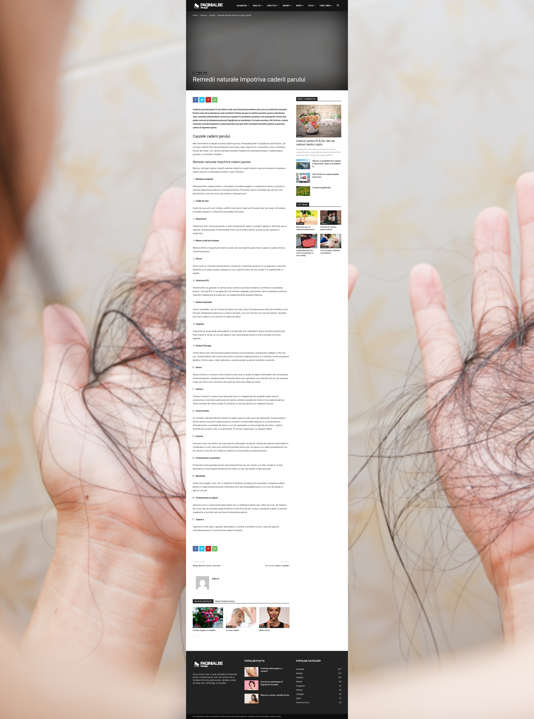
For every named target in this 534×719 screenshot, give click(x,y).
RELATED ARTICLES (203, 601)
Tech (310, 5)
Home (195, 15)
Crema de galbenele (321, 187)
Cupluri (299, 136)
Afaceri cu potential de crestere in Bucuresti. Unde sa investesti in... (326, 164)
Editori (215, 578)
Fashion (300, 247)
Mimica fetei (264, 630)
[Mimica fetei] (274, 617)
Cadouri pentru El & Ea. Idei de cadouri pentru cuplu (315, 142)
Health (257, 5)
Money (286, 5)
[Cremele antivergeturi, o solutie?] (251, 672)
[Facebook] (195, 100)
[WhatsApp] (214, 100)
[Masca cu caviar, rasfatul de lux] (251, 698)
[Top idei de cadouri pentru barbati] (330, 217)
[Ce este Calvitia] (241, 617)
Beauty (212, 15)
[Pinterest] (208, 100)
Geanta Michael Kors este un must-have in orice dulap (304, 252)
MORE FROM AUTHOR (224, 601)
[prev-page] (194, 636)
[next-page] (199, 636)
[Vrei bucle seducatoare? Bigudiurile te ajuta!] (251, 685)
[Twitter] (202, 100)
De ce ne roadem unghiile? (277, 565)
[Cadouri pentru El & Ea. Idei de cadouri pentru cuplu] (318, 121)
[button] (338, 5)
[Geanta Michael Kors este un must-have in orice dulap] (306, 241)
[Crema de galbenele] (303, 191)
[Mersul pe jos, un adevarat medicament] (306, 217)
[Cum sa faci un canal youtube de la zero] (303, 178)
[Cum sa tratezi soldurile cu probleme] (330, 241)
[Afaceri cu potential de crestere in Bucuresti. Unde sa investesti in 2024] (303, 164)
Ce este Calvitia (232, 630)
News (299, 5)
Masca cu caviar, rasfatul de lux (275, 695)
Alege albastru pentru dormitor (207, 565)
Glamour (242, 5)
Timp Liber (324, 5)
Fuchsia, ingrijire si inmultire (204, 630)
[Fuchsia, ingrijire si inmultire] (208, 617)
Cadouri (324, 224)
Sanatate (300, 224)
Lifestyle (271, 5)
